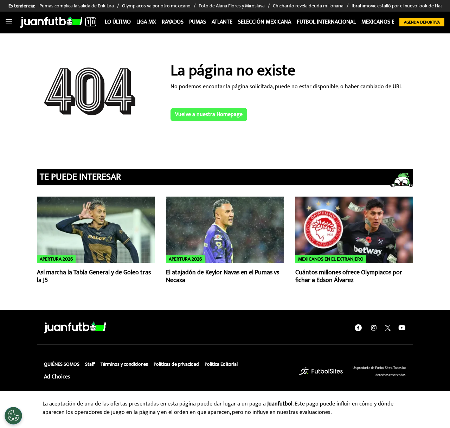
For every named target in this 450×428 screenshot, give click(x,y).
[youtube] (402, 328)
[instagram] (373, 328)
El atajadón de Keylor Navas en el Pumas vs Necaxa (222, 276)
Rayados (173, 22)
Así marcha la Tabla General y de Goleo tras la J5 (94, 276)
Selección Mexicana (264, 22)
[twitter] (388, 328)
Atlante (222, 22)
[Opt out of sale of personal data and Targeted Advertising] (13, 415)
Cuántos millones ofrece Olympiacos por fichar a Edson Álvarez (348, 276)
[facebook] (358, 328)
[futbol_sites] (321, 371)
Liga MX (146, 22)
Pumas (197, 22)
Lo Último (118, 22)
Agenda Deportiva (422, 22)
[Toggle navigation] (9, 22)
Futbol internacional (326, 22)
